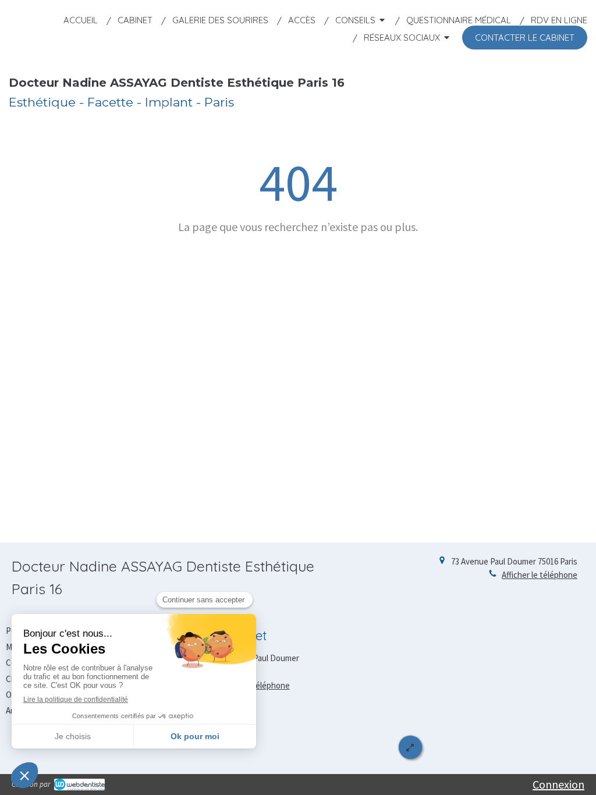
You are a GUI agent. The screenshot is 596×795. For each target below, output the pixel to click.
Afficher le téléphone (539, 574)
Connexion (558, 784)
